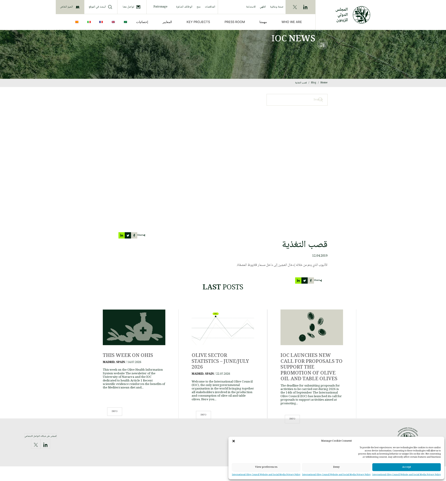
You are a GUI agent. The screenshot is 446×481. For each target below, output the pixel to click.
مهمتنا (263, 22)
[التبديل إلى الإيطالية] (89, 21)
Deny (336, 467)
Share (140, 235)
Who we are (292, 22)
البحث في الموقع (97, 7)
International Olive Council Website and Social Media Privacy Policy (406, 475)
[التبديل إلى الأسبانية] (77, 21)
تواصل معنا (128, 7)
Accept (406, 467)
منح (199, 7)
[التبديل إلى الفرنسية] (101, 21)
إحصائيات (142, 22)
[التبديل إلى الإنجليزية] (114, 21)
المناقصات (210, 7)
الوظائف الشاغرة (184, 7)
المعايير (167, 22)
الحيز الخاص (66, 7)
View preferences (266, 467)
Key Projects (198, 22)
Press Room (235, 22)
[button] (233, 441)
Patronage (160, 7)
